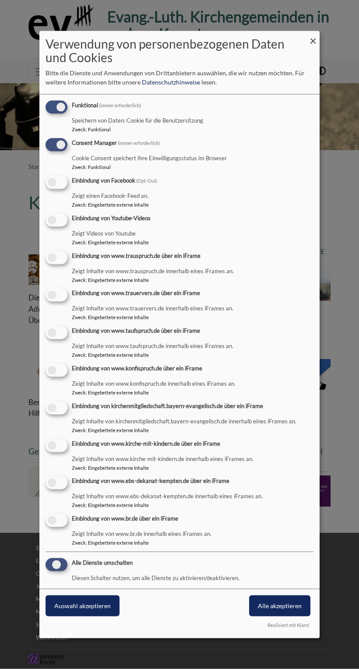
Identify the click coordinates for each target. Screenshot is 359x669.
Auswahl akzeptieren (82, 605)
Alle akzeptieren (280, 605)
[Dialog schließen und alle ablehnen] (313, 36)
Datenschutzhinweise (171, 82)
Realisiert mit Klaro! (288, 624)
